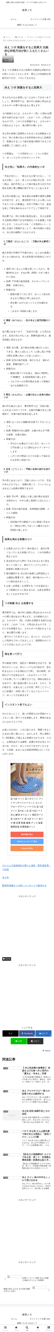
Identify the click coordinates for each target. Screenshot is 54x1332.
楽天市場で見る (27, 834)
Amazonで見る (27, 848)
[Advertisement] (27, 925)
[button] (35, 1041)
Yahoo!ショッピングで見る (27, 841)
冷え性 (5, 877)
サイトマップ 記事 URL (40, 1319)
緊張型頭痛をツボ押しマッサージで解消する (24, 885)
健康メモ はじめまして (27, 1323)
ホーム (14, 1319)
